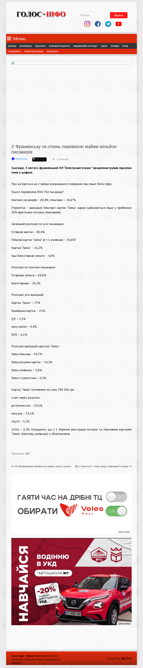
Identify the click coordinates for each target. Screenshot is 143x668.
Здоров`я (40, 46)
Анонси (12, 46)
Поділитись (21, 158)
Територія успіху (33, 51)
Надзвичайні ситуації (85, 46)
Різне (125, 46)
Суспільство (63, 159)
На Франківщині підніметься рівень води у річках (43, 466)
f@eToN (126, 658)
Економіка (26, 46)
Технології (14, 51)
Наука (104, 46)
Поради (115, 46)
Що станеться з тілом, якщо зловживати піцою (101, 466)
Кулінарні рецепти (59, 46)
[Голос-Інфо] (41, 14)
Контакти (52, 51)
